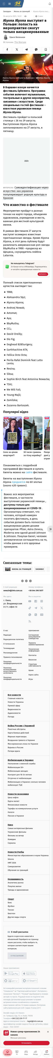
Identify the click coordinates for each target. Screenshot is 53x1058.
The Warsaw (20, 42)
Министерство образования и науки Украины (28, 855)
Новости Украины (16, 702)
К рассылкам (17, 956)
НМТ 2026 (12, 863)
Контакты (32, 655)
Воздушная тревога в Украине (21, 740)
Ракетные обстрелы (16, 729)
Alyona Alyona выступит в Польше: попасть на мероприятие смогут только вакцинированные (41, 11)
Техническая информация (34, 650)
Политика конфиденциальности (12, 662)
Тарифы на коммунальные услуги (23, 808)
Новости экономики (18, 794)
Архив (31, 670)
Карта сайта (33, 675)
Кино (10, 825)
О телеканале (9, 644)
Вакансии (32, 660)
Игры (31, 679)
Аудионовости (14, 713)
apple (30, 973)
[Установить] (26, 1037)
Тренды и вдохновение (18, 890)
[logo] (17, 3)
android (11, 973)
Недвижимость (16, 879)
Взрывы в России (15, 747)
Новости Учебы (16, 852)
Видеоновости (14, 709)
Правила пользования (12, 657)
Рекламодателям (10, 653)
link (29, 601)
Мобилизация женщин (18, 771)
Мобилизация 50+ (16, 767)
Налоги (11, 812)
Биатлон (11, 913)
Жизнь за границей (22, 11)
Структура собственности (35, 665)
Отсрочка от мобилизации (19, 778)
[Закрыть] (48, 1032)
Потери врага (14, 751)
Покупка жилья (14, 886)
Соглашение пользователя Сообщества (34, 636)
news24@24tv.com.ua (12, 590)
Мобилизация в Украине (21, 760)
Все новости (14, 695)
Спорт (11, 899)
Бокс (10, 902)
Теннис (11, 910)
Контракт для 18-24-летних (20, 775)
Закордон (7, 11)
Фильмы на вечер (16, 836)
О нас (5, 630)
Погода (11, 717)
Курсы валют (13, 801)
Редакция (7, 635)
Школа (11, 859)
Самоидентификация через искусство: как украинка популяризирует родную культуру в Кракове (25, 192)
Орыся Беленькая (17, 37)
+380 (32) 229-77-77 (19, 1019)
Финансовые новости (17, 805)
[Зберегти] (46, 49)
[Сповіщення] (49, 3)
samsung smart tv (30, 981)
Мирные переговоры (17, 736)
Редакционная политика (13, 639)
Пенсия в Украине (16, 816)
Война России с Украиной (21, 725)
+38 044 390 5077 (36, 590)
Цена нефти (13, 797)
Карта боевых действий (18, 733)
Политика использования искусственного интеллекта (9, 670)
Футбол (11, 906)
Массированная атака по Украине (23, 744)
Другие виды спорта (17, 917)
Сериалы (12, 843)
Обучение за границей (18, 870)
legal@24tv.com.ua (35, 1021)
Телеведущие (9, 648)
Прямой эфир (14, 706)
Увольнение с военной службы (21, 764)
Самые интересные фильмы (20, 828)
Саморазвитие (14, 866)
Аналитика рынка (16, 883)
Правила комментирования (36, 644)
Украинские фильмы (17, 832)
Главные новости (15, 698)
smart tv (11, 981)
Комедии (12, 839)
